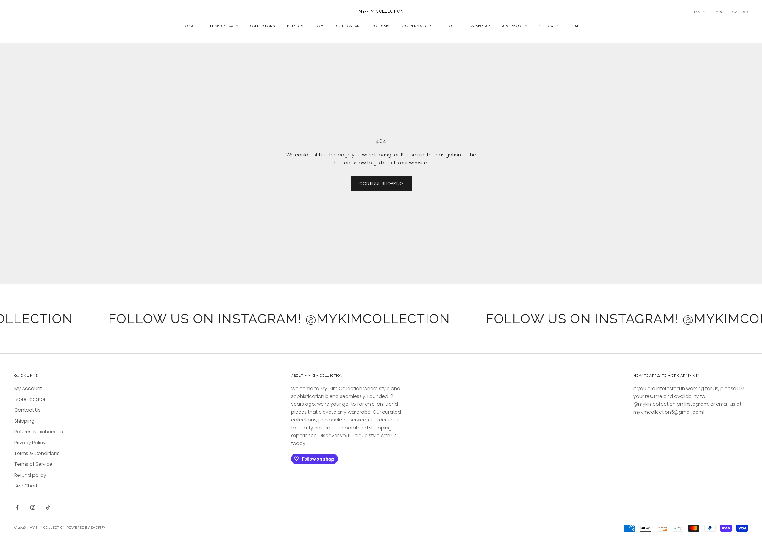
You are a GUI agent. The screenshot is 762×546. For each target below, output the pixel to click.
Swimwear (479, 26)
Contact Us (27, 410)
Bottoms (380, 26)
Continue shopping (381, 183)
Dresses (295, 26)
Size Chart (26, 485)
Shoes (450, 26)
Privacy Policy (30, 442)
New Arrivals (224, 26)
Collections (262, 26)
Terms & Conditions (37, 453)
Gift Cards (549, 26)
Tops (319, 26)
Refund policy (30, 475)
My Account (28, 388)
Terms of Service (33, 464)
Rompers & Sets (416, 26)
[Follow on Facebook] (17, 507)
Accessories (514, 26)
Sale (577, 26)
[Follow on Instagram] (33, 507)
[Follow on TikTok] (48, 507)
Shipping (24, 421)
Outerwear (348, 26)
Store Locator (30, 399)
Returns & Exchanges (38, 431)
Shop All (189, 26)
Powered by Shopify (86, 528)
